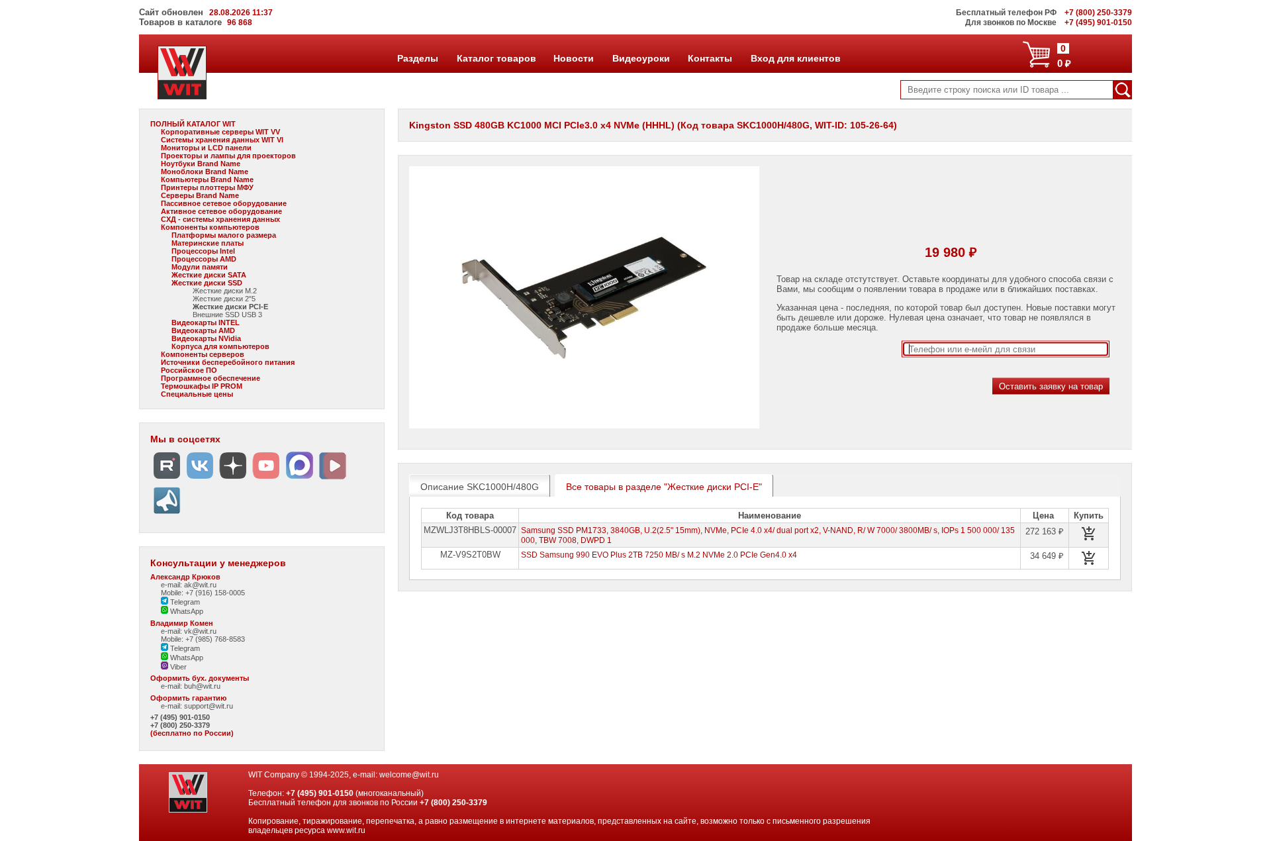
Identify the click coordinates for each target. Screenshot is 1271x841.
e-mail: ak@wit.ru (188, 585)
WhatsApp (185, 611)
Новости (573, 58)
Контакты (709, 58)
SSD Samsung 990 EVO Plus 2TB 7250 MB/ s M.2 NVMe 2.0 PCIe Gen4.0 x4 (659, 555)
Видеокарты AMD (203, 330)
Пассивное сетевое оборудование (224, 203)
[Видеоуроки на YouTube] (266, 479)
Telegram (184, 602)
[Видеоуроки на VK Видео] (332, 479)
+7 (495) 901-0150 (180, 717)
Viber (177, 667)
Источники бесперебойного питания (228, 362)
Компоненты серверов (202, 354)
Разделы (417, 58)
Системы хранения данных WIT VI (222, 140)
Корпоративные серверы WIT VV (220, 132)
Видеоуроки (640, 58)
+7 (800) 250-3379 (180, 725)
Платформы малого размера (223, 235)
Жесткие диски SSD (206, 283)
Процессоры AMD (203, 259)
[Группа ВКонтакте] (199, 479)
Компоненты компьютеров (210, 227)
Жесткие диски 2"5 (224, 299)
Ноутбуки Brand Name (200, 164)
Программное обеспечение (210, 378)
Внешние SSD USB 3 (227, 315)
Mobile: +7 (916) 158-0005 (203, 593)
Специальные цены (197, 394)
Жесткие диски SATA (208, 275)
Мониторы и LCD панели (206, 148)
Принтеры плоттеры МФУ (207, 187)
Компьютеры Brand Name (207, 179)
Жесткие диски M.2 (225, 291)
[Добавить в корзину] (1089, 534)
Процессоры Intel (203, 251)
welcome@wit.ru (409, 774)
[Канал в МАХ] (299, 479)
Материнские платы (207, 243)
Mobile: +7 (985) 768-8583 (203, 639)
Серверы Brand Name (200, 195)
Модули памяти (199, 267)
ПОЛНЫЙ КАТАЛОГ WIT (193, 124)
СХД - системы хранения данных (220, 219)
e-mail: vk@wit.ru (188, 631)
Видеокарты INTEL (205, 322)
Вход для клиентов (795, 58)
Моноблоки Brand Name (204, 171)
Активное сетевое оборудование (221, 211)
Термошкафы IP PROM (201, 386)
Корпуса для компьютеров (220, 346)
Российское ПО (189, 370)
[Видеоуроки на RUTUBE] (166, 479)
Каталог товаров (496, 58)
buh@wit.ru (202, 686)
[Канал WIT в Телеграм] (166, 514)
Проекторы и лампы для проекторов (228, 156)
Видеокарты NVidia (206, 338)
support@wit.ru (208, 706)
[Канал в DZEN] (233, 479)
